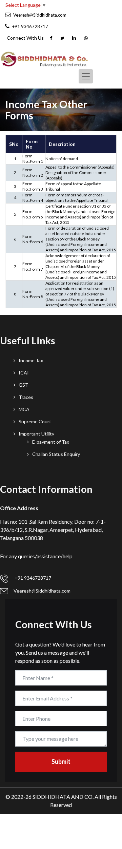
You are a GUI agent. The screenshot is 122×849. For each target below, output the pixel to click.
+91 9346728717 (32, 578)
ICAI (24, 372)
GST (23, 385)
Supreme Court (35, 421)
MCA (24, 409)
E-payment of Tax (50, 442)
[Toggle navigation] (86, 76)
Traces (26, 397)
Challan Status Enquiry (56, 454)
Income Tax (31, 360)
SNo (14, 144)
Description (62, 144)
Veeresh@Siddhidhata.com (42, 591)
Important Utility (36, 434)
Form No (32, 144)
